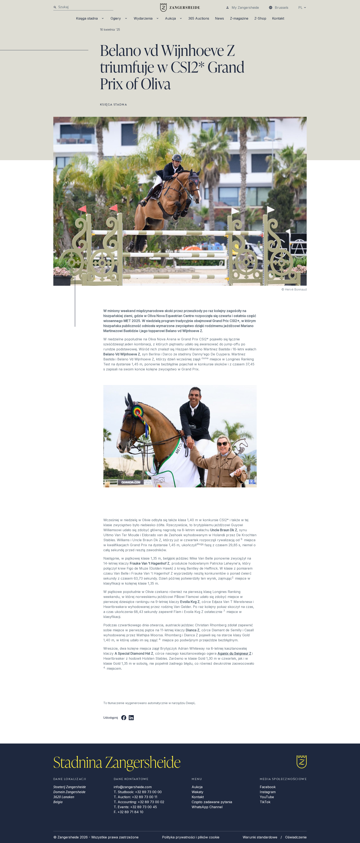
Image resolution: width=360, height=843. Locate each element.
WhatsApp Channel (207, 807)
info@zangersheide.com (133, 787)
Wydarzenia (143, 18)
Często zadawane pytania (212, 802)
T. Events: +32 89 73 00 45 (135, 807)
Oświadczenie (296, 837)
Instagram (268, 792)
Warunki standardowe (260, 837)
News (219, 18)
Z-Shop (260, 18)
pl (300, 7)
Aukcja (170, 18)
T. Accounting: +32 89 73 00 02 (139, 802)
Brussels (281, 7)
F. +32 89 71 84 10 (128, 812)
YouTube (267, 797)
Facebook (268, 787)
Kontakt (278, 18)
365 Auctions (198, 18)
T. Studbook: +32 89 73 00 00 (138, 792)
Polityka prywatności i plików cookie (190, 837)
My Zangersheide (245, 7)
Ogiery (116, 18)
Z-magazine (239, 18)
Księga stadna (87, 18)
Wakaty (197, 792)
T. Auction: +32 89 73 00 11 (135, 797)
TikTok (265, 802)
